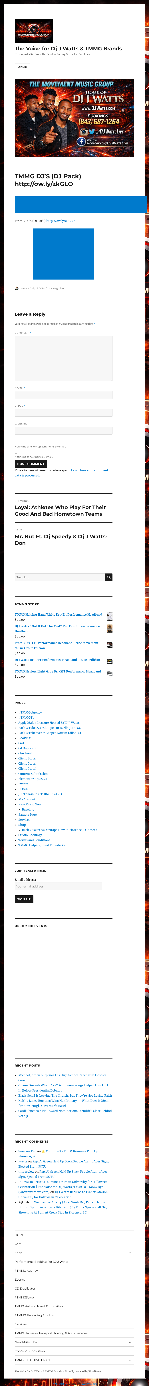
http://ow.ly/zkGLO (60, 221)
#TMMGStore (24, 1297)
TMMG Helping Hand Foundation (42, 845)
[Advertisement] (81, 205)
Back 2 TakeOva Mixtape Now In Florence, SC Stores (59, 830)
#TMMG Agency (30, 712)
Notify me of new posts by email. (34, 456)
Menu (22, 67)
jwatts (23, 288)
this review (26, 1171)
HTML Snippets (59, 1384)
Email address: (25, 879)
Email (20, 405)
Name (20, 387)
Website (21, 423)
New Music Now (29, 804)
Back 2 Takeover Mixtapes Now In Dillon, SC (50, 733)
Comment (23, 332)
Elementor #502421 (32, 779)
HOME (23, 789)
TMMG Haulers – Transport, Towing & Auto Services (51, 1333)
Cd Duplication (28, 748)
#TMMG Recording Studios (34, 1315)
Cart (21, 743)
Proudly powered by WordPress (83, 1371)
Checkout (25, 753)
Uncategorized (56, 288)
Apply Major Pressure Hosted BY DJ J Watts (49, 722)
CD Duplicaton (25, 1288)
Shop (22, 825)
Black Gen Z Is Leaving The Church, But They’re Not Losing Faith (65, 1095)
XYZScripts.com (89, 1384)
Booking (24, 738)
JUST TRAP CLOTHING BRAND (40, 794)
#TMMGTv (26, 717)
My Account (26, 799)
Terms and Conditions (34, 840)
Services (24, 819)
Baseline (28, 809)
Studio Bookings (30, 835)
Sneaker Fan (27, 1151)
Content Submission (33, 774)
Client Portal (27, 758)
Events (23, 784)
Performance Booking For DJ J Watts (41, 1261)
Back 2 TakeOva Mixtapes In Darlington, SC (49, 728)
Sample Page (27, 814)
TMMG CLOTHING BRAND (33, 1360)
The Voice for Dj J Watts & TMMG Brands (68, 48)
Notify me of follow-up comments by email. (40, 446)
